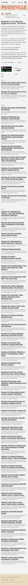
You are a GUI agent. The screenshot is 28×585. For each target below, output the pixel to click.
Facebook (16, 577)
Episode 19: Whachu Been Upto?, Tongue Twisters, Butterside (13, 393)
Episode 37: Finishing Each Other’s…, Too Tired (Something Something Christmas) (12, 213)
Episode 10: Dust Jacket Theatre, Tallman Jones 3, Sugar (13, 476)
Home (13, 2)
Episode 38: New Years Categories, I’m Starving (14, 196)
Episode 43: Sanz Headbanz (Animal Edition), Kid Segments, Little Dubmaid (12, 148)
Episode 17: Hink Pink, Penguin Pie (13, 410)
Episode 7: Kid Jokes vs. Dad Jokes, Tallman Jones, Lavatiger (12, 503)
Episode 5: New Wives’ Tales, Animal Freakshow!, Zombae (11, 521)
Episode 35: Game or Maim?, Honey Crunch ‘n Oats (11, 234)
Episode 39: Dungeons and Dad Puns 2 (12, 187)
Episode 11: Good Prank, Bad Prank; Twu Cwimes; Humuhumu (13, 466)
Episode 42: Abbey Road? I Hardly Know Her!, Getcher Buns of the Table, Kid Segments (13, 159)
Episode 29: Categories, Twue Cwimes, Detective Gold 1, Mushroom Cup (12, 296)
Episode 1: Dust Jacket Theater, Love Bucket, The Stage (12, 558)
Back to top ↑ (24, 100)
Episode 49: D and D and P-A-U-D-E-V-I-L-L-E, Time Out (14, 92)
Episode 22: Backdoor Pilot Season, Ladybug (11, 364)
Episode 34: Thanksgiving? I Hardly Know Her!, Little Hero (11, 242)
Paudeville (5, 2)
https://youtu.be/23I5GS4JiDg (9, 49)
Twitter (9, 577)
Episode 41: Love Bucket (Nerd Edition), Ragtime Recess (12, 169)
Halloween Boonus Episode (11, 249)
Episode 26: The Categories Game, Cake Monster (13, 325)
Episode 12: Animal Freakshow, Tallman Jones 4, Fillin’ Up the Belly (14, 457)
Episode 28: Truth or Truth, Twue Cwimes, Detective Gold (13, 307)
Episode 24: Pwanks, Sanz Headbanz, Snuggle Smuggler (12, 343)
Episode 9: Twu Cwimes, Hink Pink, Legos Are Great (13, 485)
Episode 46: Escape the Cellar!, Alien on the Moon (12, 127)
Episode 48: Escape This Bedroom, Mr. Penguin (13, 108)
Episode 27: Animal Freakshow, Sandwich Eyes (12, 316)
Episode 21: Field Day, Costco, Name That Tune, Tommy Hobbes (13, 373)
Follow (24, 15)
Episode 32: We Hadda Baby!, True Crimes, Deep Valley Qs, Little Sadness (13, 267)
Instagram (5, 579)
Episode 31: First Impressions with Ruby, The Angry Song (13, 277)
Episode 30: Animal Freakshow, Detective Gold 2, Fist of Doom (12, 287)
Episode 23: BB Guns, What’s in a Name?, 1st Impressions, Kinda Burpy (13, 353)
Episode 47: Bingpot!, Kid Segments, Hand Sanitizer (10, 117)
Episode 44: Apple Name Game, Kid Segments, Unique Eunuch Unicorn (12, 137)
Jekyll (15, 582)
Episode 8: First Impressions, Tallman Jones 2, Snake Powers (12, 494)
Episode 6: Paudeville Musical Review (12, 512)
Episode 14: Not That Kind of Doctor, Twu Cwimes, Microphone (13, 437)
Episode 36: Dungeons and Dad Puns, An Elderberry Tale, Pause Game (12, 224)
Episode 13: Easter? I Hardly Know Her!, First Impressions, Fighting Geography (13, 447)
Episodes (20, 2)
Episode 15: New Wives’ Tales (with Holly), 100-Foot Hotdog (12, 428)
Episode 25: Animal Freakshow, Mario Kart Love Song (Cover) (12, 334)
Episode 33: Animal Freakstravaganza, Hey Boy (11, 257)
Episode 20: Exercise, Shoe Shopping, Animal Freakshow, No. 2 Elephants (14, 383)
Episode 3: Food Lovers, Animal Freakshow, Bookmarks (12, 540)
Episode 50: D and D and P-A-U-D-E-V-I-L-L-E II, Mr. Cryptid (14, 83)
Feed (12, 579)
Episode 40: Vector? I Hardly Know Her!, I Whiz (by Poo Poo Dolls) (14, 178)
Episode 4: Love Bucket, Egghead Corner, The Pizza (13, 531)
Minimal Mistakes (20, 582)
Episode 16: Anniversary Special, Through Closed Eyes (13, 419)
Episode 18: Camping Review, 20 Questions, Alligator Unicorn (13, 402)
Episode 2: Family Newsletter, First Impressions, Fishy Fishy (13, 549)
